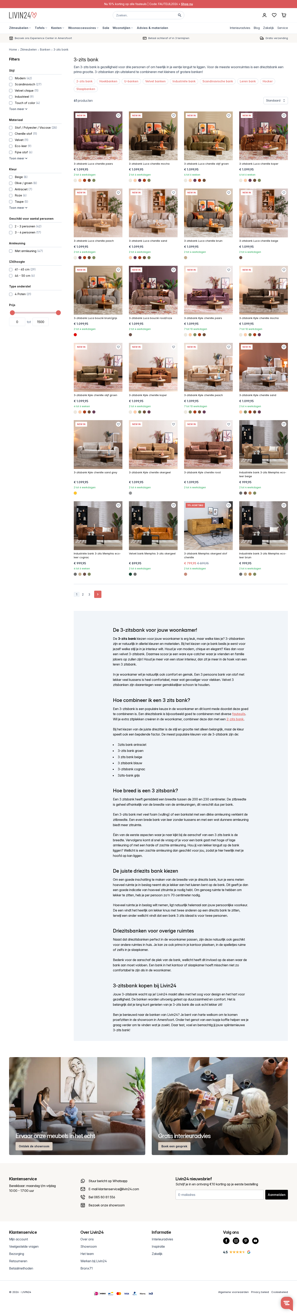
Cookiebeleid (279, 1292)
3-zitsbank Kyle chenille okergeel (150, 472)
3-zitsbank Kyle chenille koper (148, 395)
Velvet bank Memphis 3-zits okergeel (152, 553)
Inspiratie (158, 1246)
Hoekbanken (108, 81)
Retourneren (18, 1261)
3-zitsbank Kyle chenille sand (257, 395)
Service (282, 28)
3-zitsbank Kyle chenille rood (202, 472)
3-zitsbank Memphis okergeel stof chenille (205, 555)
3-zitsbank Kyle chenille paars (203, 318)
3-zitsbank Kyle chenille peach (203, 395)
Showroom (88, 1246)
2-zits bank (84, 81)
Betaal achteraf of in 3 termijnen (168, 38)
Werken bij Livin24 (93, 1261)
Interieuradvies (240, 28)
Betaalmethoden (21, 1268)
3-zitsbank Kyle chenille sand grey (95, 472)
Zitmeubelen (28, 49)
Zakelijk (268, 28)
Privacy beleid (260, 1292)
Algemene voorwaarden (233, 1292)
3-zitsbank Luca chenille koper (258, 163)
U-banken (131, 81)
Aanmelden (276, 1195)
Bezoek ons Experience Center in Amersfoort (43, 38)
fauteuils (238, 714)
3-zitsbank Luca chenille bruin (203, 240)
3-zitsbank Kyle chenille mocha (259, 318)
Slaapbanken (85, 89)
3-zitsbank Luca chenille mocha (149, 163)
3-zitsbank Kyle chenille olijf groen (95, 395)
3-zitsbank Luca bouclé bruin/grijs (95, 318)
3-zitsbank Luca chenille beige (258, 240)
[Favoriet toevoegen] (118, 115)
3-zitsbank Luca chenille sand (148, 240)
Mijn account (18, 1239)
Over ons (87, 1239)
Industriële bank (184, 81)
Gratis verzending (276, 38)
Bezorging (16, 1253)
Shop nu (187, 4)
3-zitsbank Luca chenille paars (93, 163)
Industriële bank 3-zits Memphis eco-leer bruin (262, 555)
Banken (45, 49)
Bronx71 (86, 1268)
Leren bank (248, 81)
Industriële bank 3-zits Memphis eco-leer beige (262, 474)
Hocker (268, 81)
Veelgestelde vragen (24, 1246)
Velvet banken (155, 81)
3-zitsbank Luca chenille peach (94, 240)
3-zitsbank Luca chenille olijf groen (206, 163)
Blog (257, 28)
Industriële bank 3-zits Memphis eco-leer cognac (97, 555)
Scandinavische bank (217, 81)
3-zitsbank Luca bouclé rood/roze (150, 318)
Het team (87, 1253)
